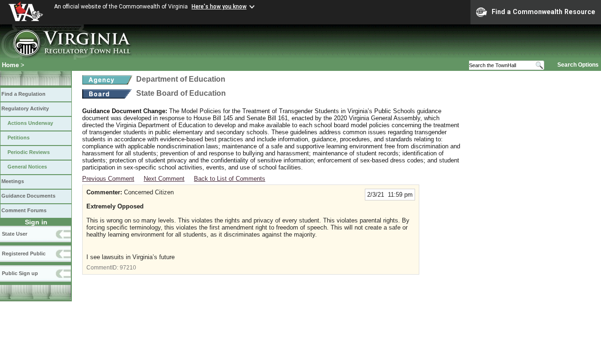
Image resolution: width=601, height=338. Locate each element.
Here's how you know (219, 6)
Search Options (578, 65)
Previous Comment (108, 178)
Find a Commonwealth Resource (543, 11)
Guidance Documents (28, 196)
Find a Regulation (23, 94)
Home (10, 65)
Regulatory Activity (25, 108)
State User (14, 234)
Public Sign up (20, 273)
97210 (128, 267)
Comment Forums (23, 210)
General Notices (27, 166)
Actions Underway (30, 123)
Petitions (19, 137)
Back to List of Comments (229, 178)
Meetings (12, 181)
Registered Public (24, 253)
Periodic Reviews (29, 152)
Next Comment (164, 178)
